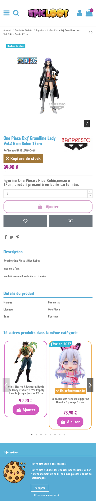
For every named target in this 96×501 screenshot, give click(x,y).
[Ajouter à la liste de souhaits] (25, 221)
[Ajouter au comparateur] (71, 221)
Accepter (40, 488)
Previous (6, 385)
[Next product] (92, 32)
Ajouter (52, 206)
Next (90, 385)
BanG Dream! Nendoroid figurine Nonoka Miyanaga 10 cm (70, 400)
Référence (9, 150)
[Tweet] (12, 237)
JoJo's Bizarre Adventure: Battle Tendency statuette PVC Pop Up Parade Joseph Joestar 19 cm (25, 390)
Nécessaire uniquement (46, 495)
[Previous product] (90, 32)
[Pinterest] (17, 237)
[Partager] (5, 237)
